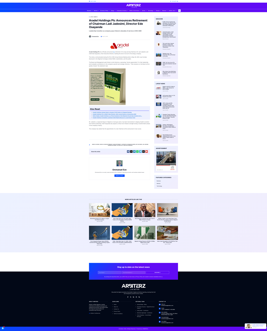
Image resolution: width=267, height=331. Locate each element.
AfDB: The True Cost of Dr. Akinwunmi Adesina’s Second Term (169, 64)
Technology (150, 10)
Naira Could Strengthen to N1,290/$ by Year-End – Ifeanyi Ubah (167, 242)
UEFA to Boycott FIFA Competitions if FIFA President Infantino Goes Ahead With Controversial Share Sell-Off (168, 106)
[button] (179, 10)
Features (164, 10)
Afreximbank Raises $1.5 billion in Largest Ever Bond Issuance (99, 219)
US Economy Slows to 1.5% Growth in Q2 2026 (169, 96)
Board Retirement (117, 144)
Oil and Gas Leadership (127, 145)
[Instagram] (175, 1)
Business (89, 10)
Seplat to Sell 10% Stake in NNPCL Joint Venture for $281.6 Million (169, 88)
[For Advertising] (160, 318)
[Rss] (177, 1)
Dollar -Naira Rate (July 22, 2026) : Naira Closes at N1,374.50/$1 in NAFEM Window (122, 242)
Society (143, 10)
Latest (91, 16)
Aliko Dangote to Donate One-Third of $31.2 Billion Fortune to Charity (145, 219)
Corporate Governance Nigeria (128, 144)
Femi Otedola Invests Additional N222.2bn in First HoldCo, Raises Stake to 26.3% (169, 136)
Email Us (163, 304)
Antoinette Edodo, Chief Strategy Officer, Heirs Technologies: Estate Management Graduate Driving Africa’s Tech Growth (169, 34)
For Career (163, 321)
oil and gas (119, 145)
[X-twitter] (172, 1)
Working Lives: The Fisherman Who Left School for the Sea (169, 55)
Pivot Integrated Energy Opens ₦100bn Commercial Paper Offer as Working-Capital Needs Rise (99, 242)
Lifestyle (158, 10)
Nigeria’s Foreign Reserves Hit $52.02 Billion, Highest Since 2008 (145, 242)
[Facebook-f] (170, 1)
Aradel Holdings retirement (106, 144)
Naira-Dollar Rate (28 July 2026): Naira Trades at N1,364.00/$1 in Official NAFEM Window (122, 220)
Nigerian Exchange (112, 145)
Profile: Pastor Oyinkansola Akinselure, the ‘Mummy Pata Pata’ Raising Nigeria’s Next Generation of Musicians (169, 23)
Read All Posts (119, 175)
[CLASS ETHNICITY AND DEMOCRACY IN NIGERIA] (107, 104)
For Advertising (164, 317)
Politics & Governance (134, 10)
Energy (112, 10)
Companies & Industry (122, 10)
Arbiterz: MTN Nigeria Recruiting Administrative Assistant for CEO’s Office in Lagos (169, 126)
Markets (96, 10)
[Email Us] (160, 304)
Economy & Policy (104, 10)
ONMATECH (145, 328)
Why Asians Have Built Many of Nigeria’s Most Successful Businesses (169, 72)
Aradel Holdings (95, 144)
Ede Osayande (139, 144)
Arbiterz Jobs (172, 10)
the (114, 52)
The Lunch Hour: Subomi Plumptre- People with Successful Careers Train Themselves (168, 45)
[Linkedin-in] (174, 1)
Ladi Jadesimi (145, 144)
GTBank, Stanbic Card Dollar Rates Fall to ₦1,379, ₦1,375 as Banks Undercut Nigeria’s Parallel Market (167, 220)
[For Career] (160, 322)
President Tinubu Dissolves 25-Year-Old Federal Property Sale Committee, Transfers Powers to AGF (169, 116)
